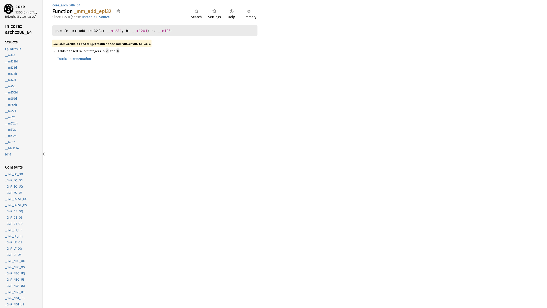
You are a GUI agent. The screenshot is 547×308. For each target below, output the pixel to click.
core (20, 6)
